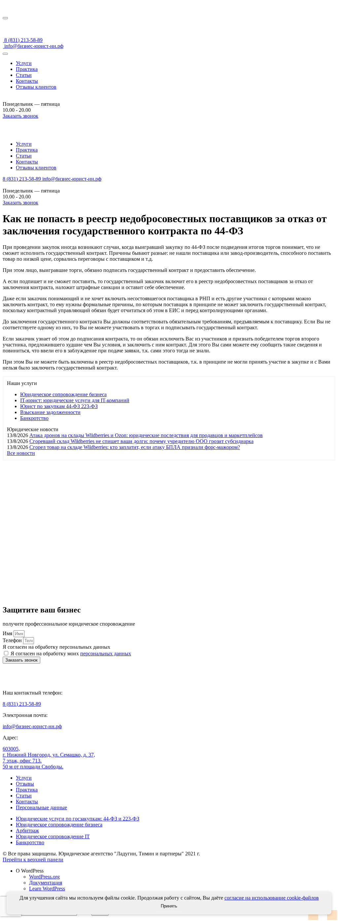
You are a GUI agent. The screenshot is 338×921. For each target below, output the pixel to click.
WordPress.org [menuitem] (44, 876)
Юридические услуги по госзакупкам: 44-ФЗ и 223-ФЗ (77, 818)
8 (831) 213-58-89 (23, 40)
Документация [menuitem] (45, 882)
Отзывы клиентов (36, 87)
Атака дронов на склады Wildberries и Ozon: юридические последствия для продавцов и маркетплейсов (146, 435)
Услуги (24, 63)
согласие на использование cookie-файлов (271, 898)
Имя (8, 633)
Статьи (24, 75)
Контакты (27, 81)
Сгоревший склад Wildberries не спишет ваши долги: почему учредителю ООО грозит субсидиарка (141, 441)
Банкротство (34, 418)
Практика (27, 69)
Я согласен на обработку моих (71, 653)
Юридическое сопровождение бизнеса (63, 394)
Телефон (13, 640)
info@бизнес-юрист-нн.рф (33, 46)
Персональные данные (41, 807)
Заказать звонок (20, 116)
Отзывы (25, 784)
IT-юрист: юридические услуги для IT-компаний (74, 400)
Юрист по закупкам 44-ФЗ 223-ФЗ (59, 406)
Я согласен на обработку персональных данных (56, 647)
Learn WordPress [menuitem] (47, 888)
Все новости (21, 453)
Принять (169, 906)
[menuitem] (175, 871)
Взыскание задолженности (50, 412)
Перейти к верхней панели (33, 859)
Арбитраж (27, 830)
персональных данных (105, 653)
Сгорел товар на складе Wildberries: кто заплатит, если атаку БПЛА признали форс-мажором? (134, 447)
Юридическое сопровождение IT (53, 836)
